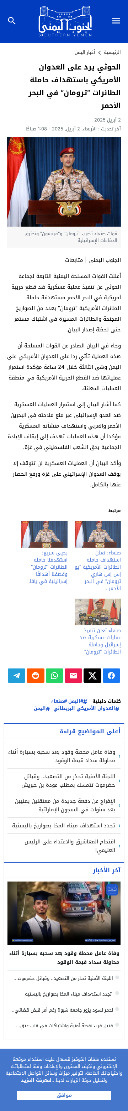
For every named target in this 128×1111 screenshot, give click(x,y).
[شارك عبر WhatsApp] (55, 675)
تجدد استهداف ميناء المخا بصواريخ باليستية (63, 825)
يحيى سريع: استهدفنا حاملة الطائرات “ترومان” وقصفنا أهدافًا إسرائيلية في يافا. (48, 567)
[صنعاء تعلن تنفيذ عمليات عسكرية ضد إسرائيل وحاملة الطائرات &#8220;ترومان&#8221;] (98, 612)
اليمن (40, 708)
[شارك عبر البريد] (73, 675)
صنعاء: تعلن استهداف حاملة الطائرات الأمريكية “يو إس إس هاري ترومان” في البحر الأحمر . (98, 570)
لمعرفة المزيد (36, 1080)
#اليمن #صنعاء (67, 701)
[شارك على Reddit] (35, 675)
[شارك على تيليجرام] (16, 675)
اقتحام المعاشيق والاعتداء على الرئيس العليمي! (70, 845)
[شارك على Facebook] (111, 675)
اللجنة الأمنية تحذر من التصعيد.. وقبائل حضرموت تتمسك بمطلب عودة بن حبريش (68, 780)
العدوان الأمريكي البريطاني (84, 708)
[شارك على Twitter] (92, 675)
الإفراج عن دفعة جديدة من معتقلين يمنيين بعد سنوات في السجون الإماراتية (65, 805)
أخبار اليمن (85, 52)
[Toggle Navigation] (118, 21)
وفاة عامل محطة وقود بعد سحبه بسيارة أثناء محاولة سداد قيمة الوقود (61, 756)
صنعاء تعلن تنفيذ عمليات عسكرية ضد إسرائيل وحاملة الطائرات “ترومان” (100, 641)
